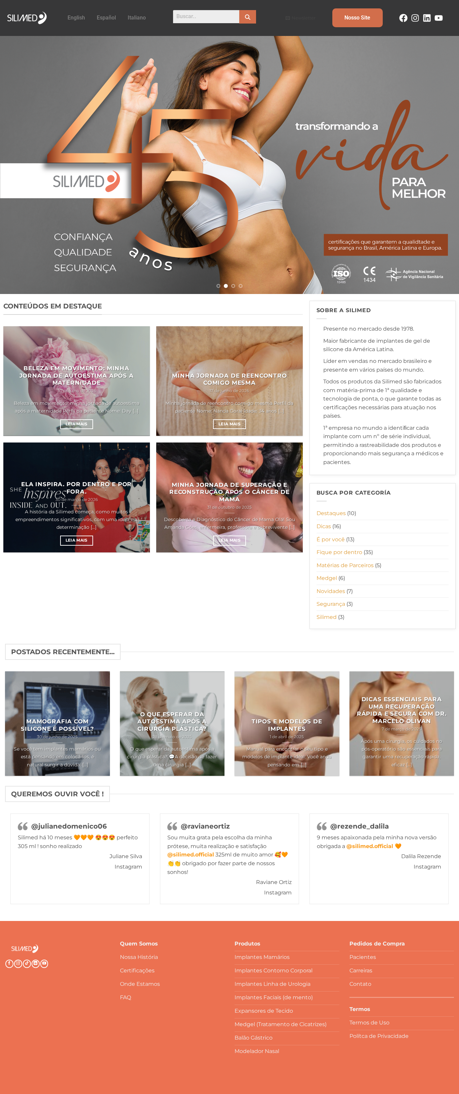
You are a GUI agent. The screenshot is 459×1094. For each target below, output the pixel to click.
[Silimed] (25, 949)
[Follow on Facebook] (9, 964)
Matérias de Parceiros (345, 565)
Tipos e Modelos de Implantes (287, 725)
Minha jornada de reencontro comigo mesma (229, 379)
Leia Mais (77, 424)
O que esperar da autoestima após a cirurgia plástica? (172, 721)
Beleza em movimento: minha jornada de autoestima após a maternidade (76, 375)
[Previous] (18, 165)
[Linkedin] (427, 18)
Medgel (327, 578)
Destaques (331, 513)
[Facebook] (403, 18)
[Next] (441, 165)
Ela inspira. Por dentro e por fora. (76, 488)
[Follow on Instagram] (18, 964)
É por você (331, 539)
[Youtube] (438, 18)
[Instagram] (415, 18)
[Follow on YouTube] (44, 964)
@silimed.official (190, 854)
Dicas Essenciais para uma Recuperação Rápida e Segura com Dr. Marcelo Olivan (402, 710)
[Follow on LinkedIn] (36, 964)
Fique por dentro (339, 552)
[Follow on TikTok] (27, 964)
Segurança (331, 604)
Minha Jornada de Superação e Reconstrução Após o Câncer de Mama (229, 492)
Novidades (331, 591)
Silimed (327, 617)
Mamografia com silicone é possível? (57, 725)
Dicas (324, 526)
